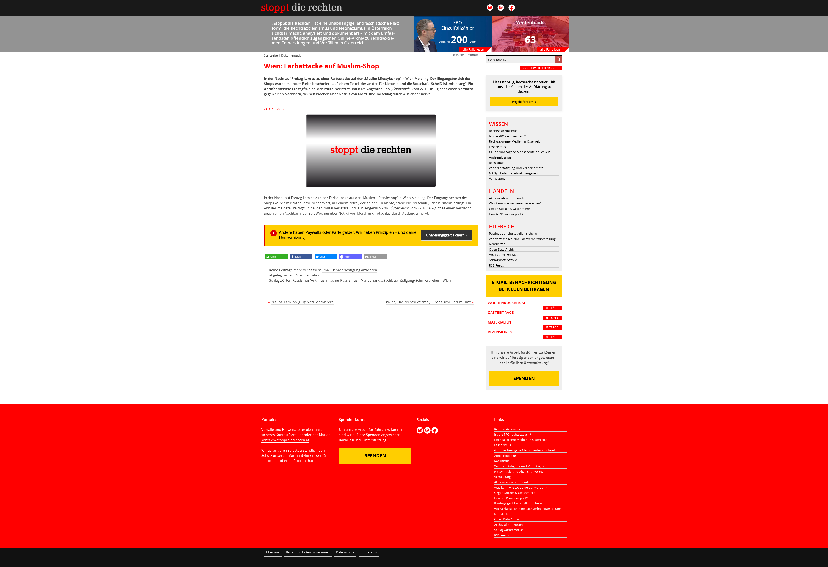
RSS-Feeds (496, 265)
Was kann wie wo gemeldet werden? (515, 203)
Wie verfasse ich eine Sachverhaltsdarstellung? (523, 239)
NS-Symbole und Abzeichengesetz (513, 173)
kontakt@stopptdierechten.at (285, 440)
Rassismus (496, 163)
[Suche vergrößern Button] (558, 59)
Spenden (524, 378)
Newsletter (497, 244)
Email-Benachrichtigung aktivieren (349, 270)
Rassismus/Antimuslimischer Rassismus (325, 280)
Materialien (523, 324)
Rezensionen (523, 334)
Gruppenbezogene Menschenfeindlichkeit (519, 152)
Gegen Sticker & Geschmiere (509, 209)
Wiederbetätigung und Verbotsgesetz (516, 168)
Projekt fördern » (524, 102)
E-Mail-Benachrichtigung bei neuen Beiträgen (524, 285)
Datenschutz (345, 552)
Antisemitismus (500, 157)
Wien (447, 280)
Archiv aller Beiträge (503, 255)
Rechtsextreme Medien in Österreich (515, 141)
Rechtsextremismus (503, 131)
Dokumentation (292, 55)
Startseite (271, 55)
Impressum (369, 552)
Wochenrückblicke (523, 305)
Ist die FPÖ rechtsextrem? (507, 136)
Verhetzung (497, 178)
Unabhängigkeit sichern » (446, 235)
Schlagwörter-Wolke (503, 260)
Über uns (272, 552)
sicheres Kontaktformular (282, 434)
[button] (276, 256)
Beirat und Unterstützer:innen (308, 552)
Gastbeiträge (523, 314)
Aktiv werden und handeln (508, 198)
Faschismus (497, 147)
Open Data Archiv (501, 249)
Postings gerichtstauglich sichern (513, 233)
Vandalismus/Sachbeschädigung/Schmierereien (400, 280)
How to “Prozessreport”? (506, 214)
